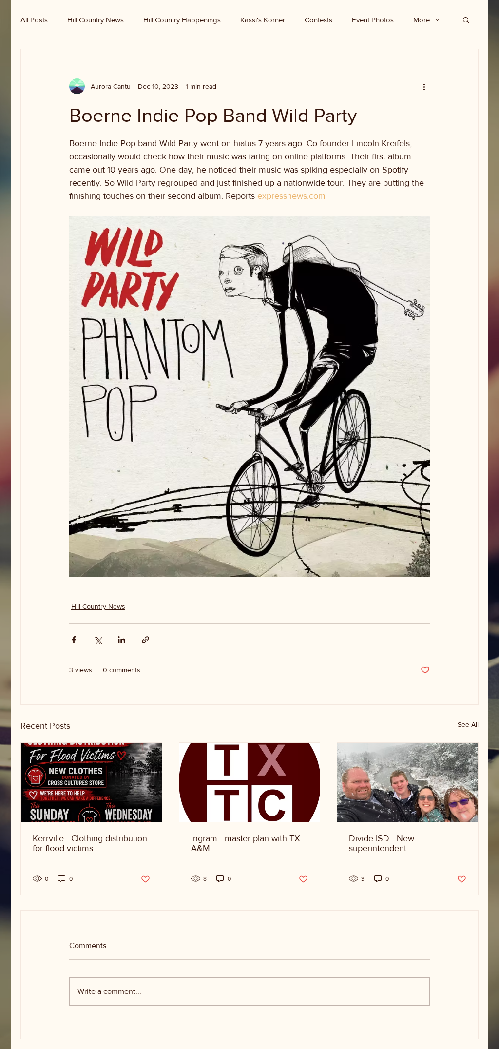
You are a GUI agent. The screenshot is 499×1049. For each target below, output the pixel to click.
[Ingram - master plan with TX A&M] (249, 782)
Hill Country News (95, 20)
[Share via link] (145, 639)
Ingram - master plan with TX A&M (245, 843)
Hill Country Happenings (182, 20)
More (421, 20)
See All (468, 724)
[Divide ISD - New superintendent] (407, 782)
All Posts (34, 20)
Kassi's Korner (262, 20)
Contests (318, 20)
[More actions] (424, 86)
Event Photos (373, 20)
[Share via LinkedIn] (121, 639)
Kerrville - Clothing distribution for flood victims (90, 843)
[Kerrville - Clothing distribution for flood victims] (91, 782)
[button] (466, 19)
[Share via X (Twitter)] (97, 639)
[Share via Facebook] (73, 639)
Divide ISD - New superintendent (381, 843)
